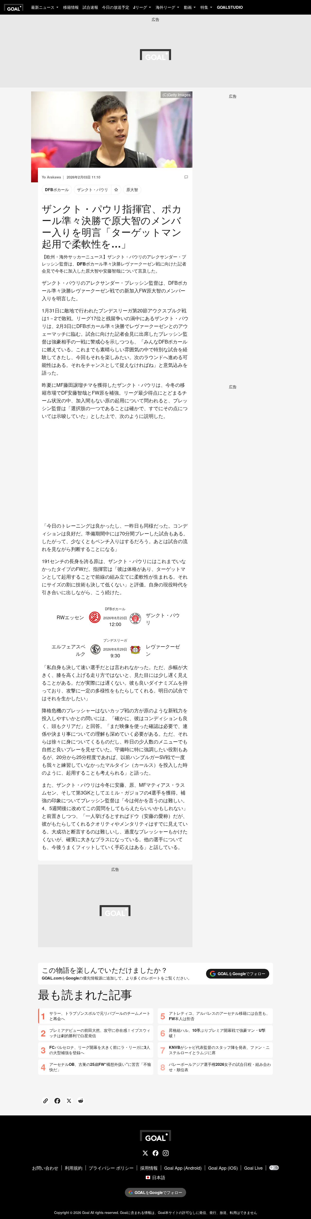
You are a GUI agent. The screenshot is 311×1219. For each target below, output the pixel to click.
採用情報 (149, 1168)
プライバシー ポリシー (111, 1168)
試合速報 (90, 7)
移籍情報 (71, 7)
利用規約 (73, 1168)
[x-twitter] (145, 1153)
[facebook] (155, 1153)
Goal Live (253, 1168)
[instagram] (166, 1153)
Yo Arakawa (51, 177)
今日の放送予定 (115, 7)
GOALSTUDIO (230, 7)
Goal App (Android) (183, 1168)
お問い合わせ (45, 1168)
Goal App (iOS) (223, 1168)
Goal (85, 1212)
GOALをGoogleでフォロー (241, 973)
